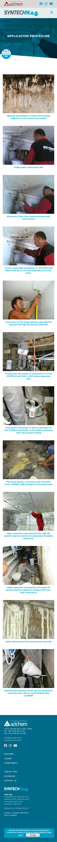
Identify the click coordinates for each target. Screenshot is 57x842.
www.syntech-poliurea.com (16, 799)
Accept (33, 835)
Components (11, 763)
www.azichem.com (12, 740)
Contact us (10, 781)
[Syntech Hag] (22, 13)
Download (9, 776)
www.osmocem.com (13, 801)
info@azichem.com (13, 738)
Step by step (10, 772)
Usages (7, 758)
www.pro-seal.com (12, 804)
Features (9, 754)
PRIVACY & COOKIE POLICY (16, 808)
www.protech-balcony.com (16, 797)
